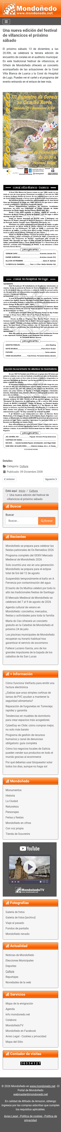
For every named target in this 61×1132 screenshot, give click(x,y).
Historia (10, 795)
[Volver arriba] (55, 1125)
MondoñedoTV (14, 1025)
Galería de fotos (15, 912)
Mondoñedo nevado (17, 934)
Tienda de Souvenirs (18, 833)
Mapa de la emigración (19, 1003)
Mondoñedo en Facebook (21, 1030)
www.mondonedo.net (42, 1086)
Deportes (11, 966)
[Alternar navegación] (6, 21)
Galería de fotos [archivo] (20, 917)
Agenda (10, 1009)
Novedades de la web (18, 982)
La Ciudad (12, 801)
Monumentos (14, 790)
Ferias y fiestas (15, 817)
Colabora (11, 1020)
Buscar (10, 514)
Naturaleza (12, 806)
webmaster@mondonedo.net (30, 1094)
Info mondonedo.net (18, 1014)
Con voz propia (15, 828)
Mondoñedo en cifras (18, 823)
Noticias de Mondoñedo (20, 955)
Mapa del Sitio (14, 1041)
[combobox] (22, 521)
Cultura (10, 971)
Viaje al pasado (15, 923)
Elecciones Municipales (20, 960)
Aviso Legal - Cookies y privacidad (26, 1036)
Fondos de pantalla (17, 928)
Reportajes (12, 977)
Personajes (12, 812)
